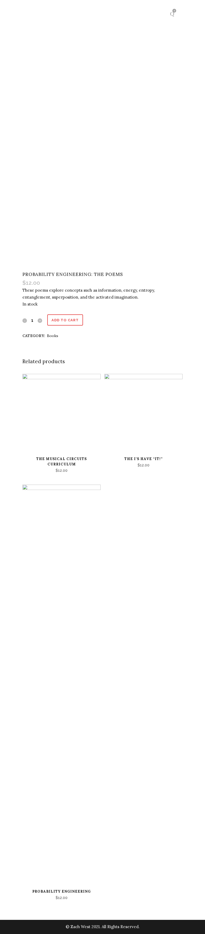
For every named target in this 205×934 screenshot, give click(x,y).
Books (52, 335)
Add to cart (65, 320)
